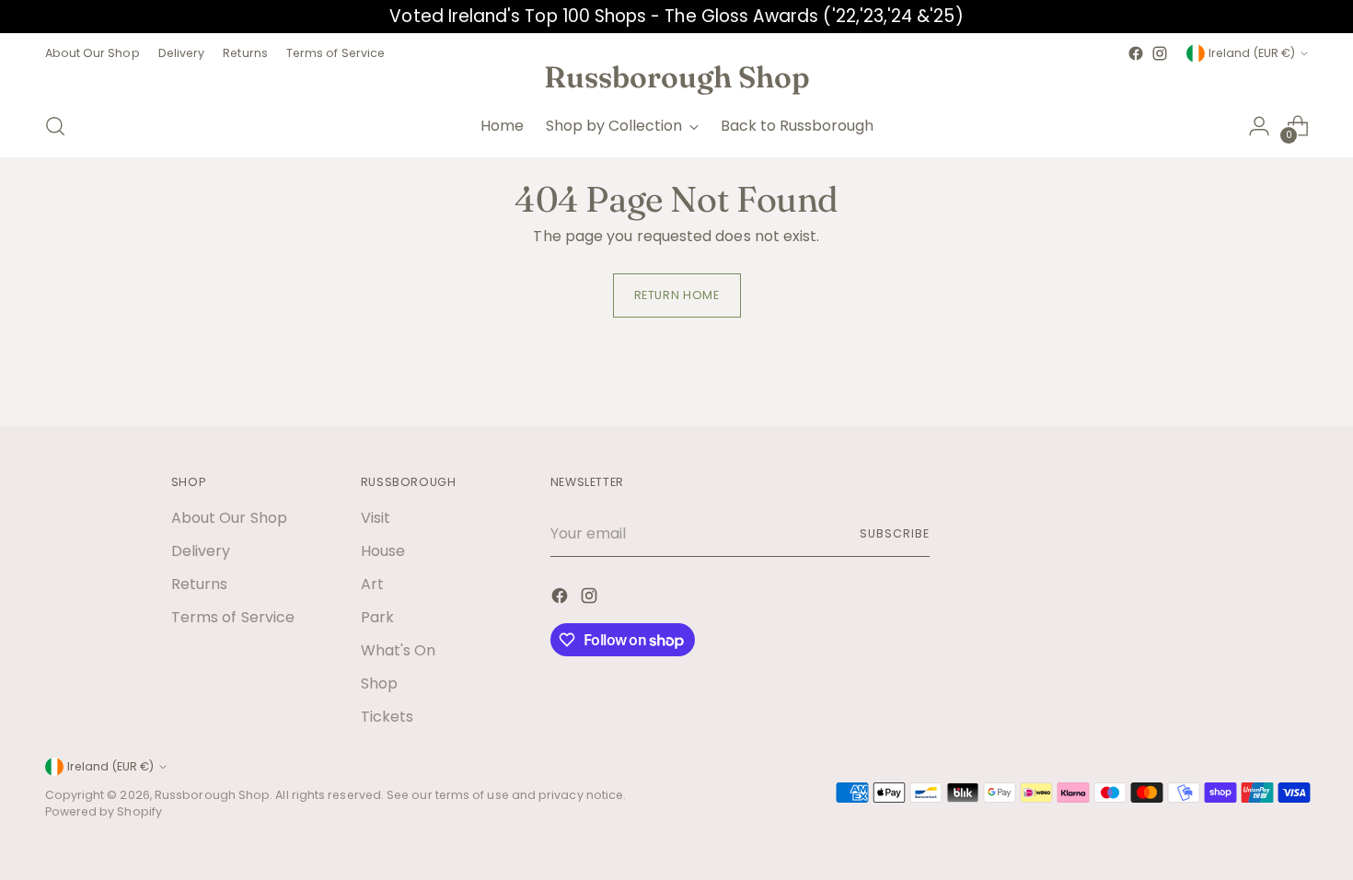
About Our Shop (229, 517)
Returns (199, 584)
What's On (398, 650)
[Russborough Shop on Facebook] (1136, 53)
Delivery (201, 551)
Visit (375, 517)
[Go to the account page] (1259, 126)
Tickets (387, 716)
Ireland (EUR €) (1251, 53)
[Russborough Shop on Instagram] (1159, 53)
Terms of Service (233, 617)
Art (372, 584)
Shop (379, 683)
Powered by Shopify (103, 811)
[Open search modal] (55, 126)
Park (377, 617)
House (383, 551)
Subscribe (894, 533)
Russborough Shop (212, 795)
